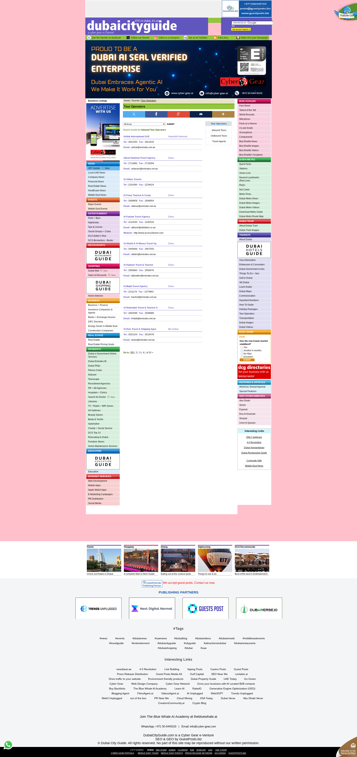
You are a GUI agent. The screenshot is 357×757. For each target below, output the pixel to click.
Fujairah (243, 409)
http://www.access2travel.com (148, 233)
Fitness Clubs (95, 370)
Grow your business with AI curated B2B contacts (226, 683)
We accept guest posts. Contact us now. (189, 582)
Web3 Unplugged (112, 698)
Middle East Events (97, 208)
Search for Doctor (101, 397)
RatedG (197, 688)
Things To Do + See (249, 273)
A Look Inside (246, 128)
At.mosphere (245, 132)
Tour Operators (246, 313)
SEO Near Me (219, 674)
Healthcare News (97, 190)
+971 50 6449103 (165, 726)
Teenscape (93, 379)
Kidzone (92, 374)
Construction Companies (100, 330)
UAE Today (230, 678)
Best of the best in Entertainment (251, 574)
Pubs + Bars (94, 218)
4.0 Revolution (254, 442)
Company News (96, 177)
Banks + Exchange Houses (101, 317)
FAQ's (242, 185)
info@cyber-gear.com (203, 726)
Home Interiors (95, 296)
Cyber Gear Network (178, 683)
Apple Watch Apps (97, 490)
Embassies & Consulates (252, 264)
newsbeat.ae (123, 669)
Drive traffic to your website (125, 678)
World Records (246, 114)
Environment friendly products (165, 678)
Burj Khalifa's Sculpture (251, 154)
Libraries (92, 401)
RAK (192, 750)
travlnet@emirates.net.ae (144, 297)
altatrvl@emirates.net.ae (143, 254)
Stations (243, 168)
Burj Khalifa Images (249, 146)
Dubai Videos (246, 327)
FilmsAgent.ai (145, 693)
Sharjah (243, 418)
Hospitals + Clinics (97, 392)
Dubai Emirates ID (97, 361)
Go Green (250, 678)
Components (245, 137)
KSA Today (206, 698)
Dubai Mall (97, 270)
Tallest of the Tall (247, 110)
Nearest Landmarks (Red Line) (249, 179)
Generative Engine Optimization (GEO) (232, 688)
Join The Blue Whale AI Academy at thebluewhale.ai (178, 716)
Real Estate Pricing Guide (101, 344)
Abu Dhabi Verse (253, 698)
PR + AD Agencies (97, 388)
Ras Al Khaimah (247, 414)
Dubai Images (246, 322)
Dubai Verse (228, 698)
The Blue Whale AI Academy (150, 688)
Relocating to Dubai (98, 437)
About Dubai (245, 239)
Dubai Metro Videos (249, 207)
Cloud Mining (184, 698)
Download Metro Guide (251, 212)
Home (127, 100)
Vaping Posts (194, 669)
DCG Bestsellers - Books (100, 240)
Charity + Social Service (100, 428)
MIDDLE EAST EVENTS (172, 753)
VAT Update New (99, 168)
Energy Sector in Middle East (102, 326)
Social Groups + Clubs (99, 231)
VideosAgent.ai (170, 693)
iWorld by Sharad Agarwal (252, 386)
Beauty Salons (95, 415)
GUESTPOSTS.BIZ (237, 753)
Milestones (244, 119)
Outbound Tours (219, 136)
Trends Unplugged (242, 693)
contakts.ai (241, 674)
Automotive (93, 423)
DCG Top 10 (94, 432)
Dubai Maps (245, 291)
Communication (247, 296)
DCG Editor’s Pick (97, 236)
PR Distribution (95, 498)
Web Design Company (144, 683)
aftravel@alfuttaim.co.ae (143, 227)
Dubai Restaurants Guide (254, 453)
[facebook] (156, 114)
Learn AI (179, 688)
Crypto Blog (199, 703)
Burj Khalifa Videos (249, 150)
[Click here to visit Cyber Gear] (178, 97)
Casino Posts (218, 669)
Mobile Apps (94, 485)
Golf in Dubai (246, 278)
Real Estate (94, 340)
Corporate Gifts (254, 460)
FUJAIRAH (183, 750)
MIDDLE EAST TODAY (148, 753)
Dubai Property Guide (203, 678)
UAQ (210, 750)
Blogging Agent (120, 693)
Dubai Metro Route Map (251, 216)
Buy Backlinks (117, 688)
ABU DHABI (161, 750)
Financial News (96, 181)
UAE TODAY (221, 750)
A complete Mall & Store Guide (139, 574)
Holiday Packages (248, 309)
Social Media (94, 503)
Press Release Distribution (132, 674)
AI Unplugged (195, 693)
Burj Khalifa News (248, 141)
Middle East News (97, 195)
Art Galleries (94, 410)
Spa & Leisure (95, 227)
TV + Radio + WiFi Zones (100, 406)
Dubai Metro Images (249, 203)
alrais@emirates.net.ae (143, 340)
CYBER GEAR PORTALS (122, 753)
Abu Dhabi (244, 400)
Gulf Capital (197, 674)
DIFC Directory (95, 321)
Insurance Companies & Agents (100, 311)
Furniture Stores (96, 441)
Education (93, 471)
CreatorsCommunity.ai (171, 703)
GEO (170, 739)
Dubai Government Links (251, 269)
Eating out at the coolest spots (176, 574)
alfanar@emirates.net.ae (143, 206)
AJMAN (172, 750)
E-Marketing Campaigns (100, 494)
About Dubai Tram (248, 225)
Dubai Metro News (248, 198)
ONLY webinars (254, 437)
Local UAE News (96, 172)
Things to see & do (207, 574)
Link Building (171, 669)
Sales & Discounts (101, 275)
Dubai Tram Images (249, 230)
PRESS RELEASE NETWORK (198, 753)
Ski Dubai (244, 282)
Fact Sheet (244, 105)
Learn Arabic (245, 287)
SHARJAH (201, 750)
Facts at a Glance (248, 123)
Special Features (247, 391)
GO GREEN (220, 753)
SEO (158, 739)
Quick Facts (245, 164)
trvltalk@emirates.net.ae (143, 318)
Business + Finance (98, 305)
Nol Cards (244, 189)
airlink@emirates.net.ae (143, 147)
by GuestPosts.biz (188, 739)
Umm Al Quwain (247, 423)
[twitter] (134, 114)
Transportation (246, 318)
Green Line (245, 173)
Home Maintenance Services (102, 446)
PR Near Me (161, 698)
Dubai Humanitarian (254, 447)
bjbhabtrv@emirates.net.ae (145, 275)
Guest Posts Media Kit (169, 674)
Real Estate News (97, 186)
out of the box (138, 698)
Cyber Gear (116, 683)
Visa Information (247, 260)
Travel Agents (219, 141)
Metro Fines (245, 194)
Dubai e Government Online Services (102, 355)
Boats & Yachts (95, 419)
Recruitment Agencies (99, 383)
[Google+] (179, 114)
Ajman (242, 405)
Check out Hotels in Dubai (100, 574)
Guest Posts (241, 669)
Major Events (94, 204)
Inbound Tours (219, 130)
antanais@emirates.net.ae (144, 168)
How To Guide (246, 304)
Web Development (97, 481)
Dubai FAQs (94, 365)
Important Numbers (249, 300)
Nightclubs (93, 222)
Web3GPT (217, 693)
